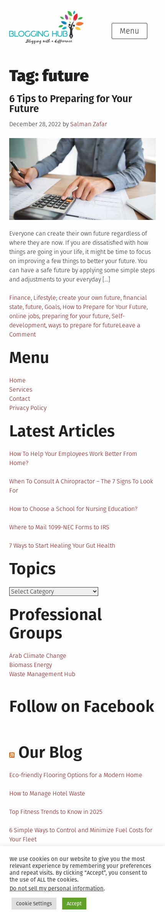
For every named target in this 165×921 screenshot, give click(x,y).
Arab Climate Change (37, 655)
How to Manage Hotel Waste (47, 793)
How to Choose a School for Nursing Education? (73, 509)
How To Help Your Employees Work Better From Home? (73, 458)
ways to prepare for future (83, 325)
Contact (19, 398)
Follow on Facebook (81, 706)
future (33, 307)
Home (17, 380)
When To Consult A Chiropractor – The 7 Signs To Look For (81, 486)
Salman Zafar (88, 124)
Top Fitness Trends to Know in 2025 (55, 811)
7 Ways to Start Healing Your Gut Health (62, 545)
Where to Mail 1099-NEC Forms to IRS (59, 527)
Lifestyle (44, 297)
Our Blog (50, 752)
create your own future (89, 297)
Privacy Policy (27, 408)
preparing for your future (75, 316)
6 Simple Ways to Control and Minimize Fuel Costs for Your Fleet (80, 835)
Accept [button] (74, 903)
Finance (20, 297)
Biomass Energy (30, 665)
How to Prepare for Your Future (105, 307)
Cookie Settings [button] (34, 903)
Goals (52, 307)
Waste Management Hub (42, 674)
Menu (129, 31)
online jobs (24, 316)
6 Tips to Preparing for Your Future (70, 104)
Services (20, 389)
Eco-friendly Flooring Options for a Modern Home (75, 775)
